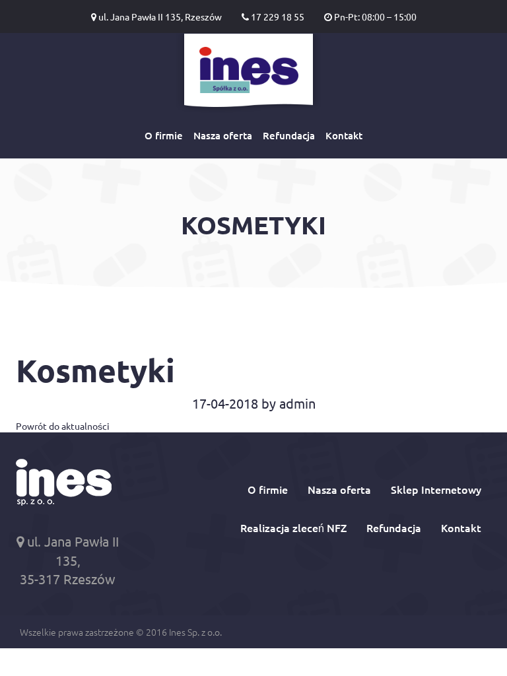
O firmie (164, 135)
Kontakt (343, 135)
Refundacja (289, 135)
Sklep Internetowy (436, 489)
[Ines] (248, 73)
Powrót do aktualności (63, 426)
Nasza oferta (222, 135)
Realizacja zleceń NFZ (293, 527)
